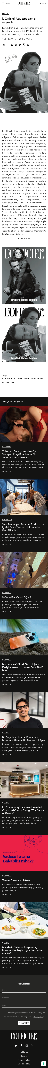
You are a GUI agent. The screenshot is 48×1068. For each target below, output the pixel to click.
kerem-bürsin (9, 379)
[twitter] (20, 45)
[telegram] (28, 45)
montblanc (8, 383)
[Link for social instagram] (26, 1046)
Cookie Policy (24, 1064)
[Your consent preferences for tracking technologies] (43, 1063)
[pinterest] (12, 45)
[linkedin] (16, 45)
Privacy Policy (39, 1017)
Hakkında (24, 1052)
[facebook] (8, 45)
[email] (4, 45)
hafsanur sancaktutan (30, 379)
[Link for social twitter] (16, 1046)
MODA (5, 13)
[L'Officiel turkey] (24, 3)
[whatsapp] (24, 45)
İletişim (24, 1056)
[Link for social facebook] (21, 1046)
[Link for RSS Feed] (32, 1046)
